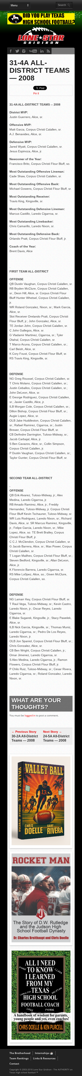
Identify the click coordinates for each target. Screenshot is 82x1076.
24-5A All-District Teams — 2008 (56, 738)
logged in (30, 715)
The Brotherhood (19, 1053)
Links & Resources (44, 1058)
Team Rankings (19, 1058)
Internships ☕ (44, 1053)
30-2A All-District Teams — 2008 (25, 738)
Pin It (36, 93)
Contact (14, 1063)
